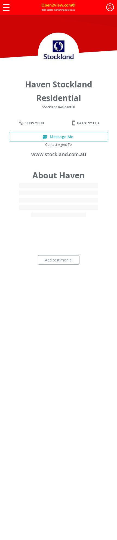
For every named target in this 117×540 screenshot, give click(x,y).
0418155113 (88, 122)
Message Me (61, 136)
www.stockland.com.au (58, 154)
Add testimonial (58, 260)
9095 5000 (34, 122)
